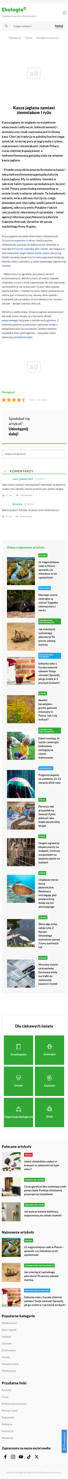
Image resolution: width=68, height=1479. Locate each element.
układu (47, 316)
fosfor (38, 253)
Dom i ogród (9, 1330)
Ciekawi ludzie (10, 1364)
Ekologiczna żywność (47, 37)
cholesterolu (9, 244)
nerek (44, 248)
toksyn (31, 240)
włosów (6, 261)
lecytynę (56, 253)
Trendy (28, 37)
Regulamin (8, 1417)
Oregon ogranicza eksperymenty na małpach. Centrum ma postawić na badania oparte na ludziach (49, 852)
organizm (19, 240)
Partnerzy (7, 1431)
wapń (23, 253)
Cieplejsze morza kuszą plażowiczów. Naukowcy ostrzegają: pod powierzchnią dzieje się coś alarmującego (48, 893)
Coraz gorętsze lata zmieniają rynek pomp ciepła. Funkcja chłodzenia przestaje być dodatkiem (45, 1190)
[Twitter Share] (51, 420)
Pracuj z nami (9, 1410)
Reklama (7, 1424)
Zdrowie (7, 1343)
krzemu (37, 257)
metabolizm (20, 337)
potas (46, 253)
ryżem (58, 141)
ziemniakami (29, 146)
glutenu (51, 320)
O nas (5, 1397)
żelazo (30, 253)
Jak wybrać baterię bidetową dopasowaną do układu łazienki (43, 1213)
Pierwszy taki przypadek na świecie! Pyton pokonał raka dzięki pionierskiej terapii (49, 816)
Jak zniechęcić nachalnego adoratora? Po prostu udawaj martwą (46, 637)
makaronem (10, 146)
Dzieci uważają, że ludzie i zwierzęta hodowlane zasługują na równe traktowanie (48, 748)
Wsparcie (7, 1438)
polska (5, 290)
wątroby (29, 248)
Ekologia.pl (15, 37)
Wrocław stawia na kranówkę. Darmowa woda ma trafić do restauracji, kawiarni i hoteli (48, 974)
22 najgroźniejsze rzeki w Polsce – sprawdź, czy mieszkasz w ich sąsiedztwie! (48, 569)
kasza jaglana (11, 179)
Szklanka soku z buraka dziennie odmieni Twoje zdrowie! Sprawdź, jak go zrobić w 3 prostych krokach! (49, 673)
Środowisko (9, 1350)
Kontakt (7, 1390)
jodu (29, 337)
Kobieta (6, 1336)
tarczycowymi (29, 328)
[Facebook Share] (41, 420)
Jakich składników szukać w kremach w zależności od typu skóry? (41, 1165)
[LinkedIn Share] (41, 430)
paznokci (25, 261)
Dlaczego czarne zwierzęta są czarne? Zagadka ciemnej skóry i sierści (48, 602)
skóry (15, 261)
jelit (37, 248)
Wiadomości (9, 1323)
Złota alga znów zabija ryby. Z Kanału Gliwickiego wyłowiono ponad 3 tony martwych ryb (49, 935)
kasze (60, 170)
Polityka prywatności (14, 1403)
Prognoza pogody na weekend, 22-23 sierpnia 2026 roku (49, 778)
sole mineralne (10, 253)
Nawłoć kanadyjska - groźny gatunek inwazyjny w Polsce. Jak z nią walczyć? (47, 710)
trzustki (18, 248)
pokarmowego (10, 320)
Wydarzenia (9, 1371)
